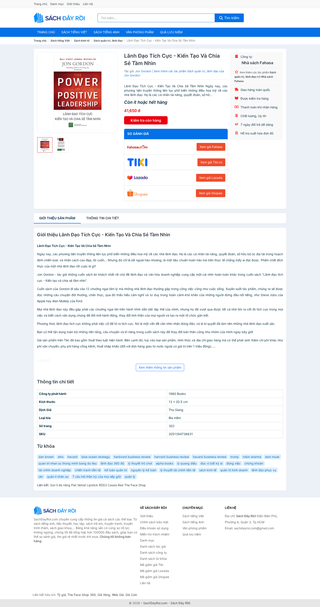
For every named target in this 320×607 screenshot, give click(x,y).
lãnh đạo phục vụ (264, 470)
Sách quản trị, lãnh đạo (108, 40)
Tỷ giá (61, 595)
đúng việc (233, 463)
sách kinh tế (207, 470)
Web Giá (118, 595)
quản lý (130, 476)
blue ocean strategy (95, 457)
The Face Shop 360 (81, 595)
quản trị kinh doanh (234, 470)
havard (72, 457)
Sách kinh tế (81, 40)
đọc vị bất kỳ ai (211, 463)
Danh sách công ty (153, 552)
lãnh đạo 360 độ (112, 463)
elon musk (272, 457)
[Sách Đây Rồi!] (55, 510)
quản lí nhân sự (58, 476)
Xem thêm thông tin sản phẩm (160, 367)
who (61, 457)
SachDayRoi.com (155, 603)
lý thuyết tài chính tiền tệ (177, 470)
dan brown (46, 457)
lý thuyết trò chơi (140, 463)
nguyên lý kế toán (143, 470)
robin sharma (252, 457)
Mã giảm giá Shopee (154, 577)
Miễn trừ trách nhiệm (154, 534)
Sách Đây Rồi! (180, 603)
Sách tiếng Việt (60, 40)
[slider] (44, 145)
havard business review (209, 457)
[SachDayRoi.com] (60, 17)
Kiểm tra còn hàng (146, 120)
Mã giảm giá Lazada (154, 571)
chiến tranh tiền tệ (88, 470)
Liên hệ (88, 4)
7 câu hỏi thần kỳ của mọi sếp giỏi (96, 476)
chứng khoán (253, 463)
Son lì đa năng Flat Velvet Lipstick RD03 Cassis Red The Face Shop (98, 485)
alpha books (164, 463)
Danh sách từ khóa (153, 558)
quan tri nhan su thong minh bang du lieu (68, 463)
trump (234, 457)
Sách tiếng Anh (193, 522)
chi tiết (102, 218)
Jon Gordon (143, 71)
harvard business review (171, 457)
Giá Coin (131, 595)
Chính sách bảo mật (154, 522)
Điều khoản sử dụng (154, 528)
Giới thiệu (73, 4)
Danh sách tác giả (153, 546)
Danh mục (57, 4)
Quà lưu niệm (171, 32)
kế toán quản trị (115, 470)
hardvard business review (132, 457)
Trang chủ (40, 4)
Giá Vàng (104, 595)
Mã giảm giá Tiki (151, 565)
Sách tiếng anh (106, 32)
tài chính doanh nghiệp (55, 470)
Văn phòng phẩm (139, 32)
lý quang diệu (187, 463)
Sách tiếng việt (74, 32)
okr (41, 476)
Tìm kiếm (231, 18)
